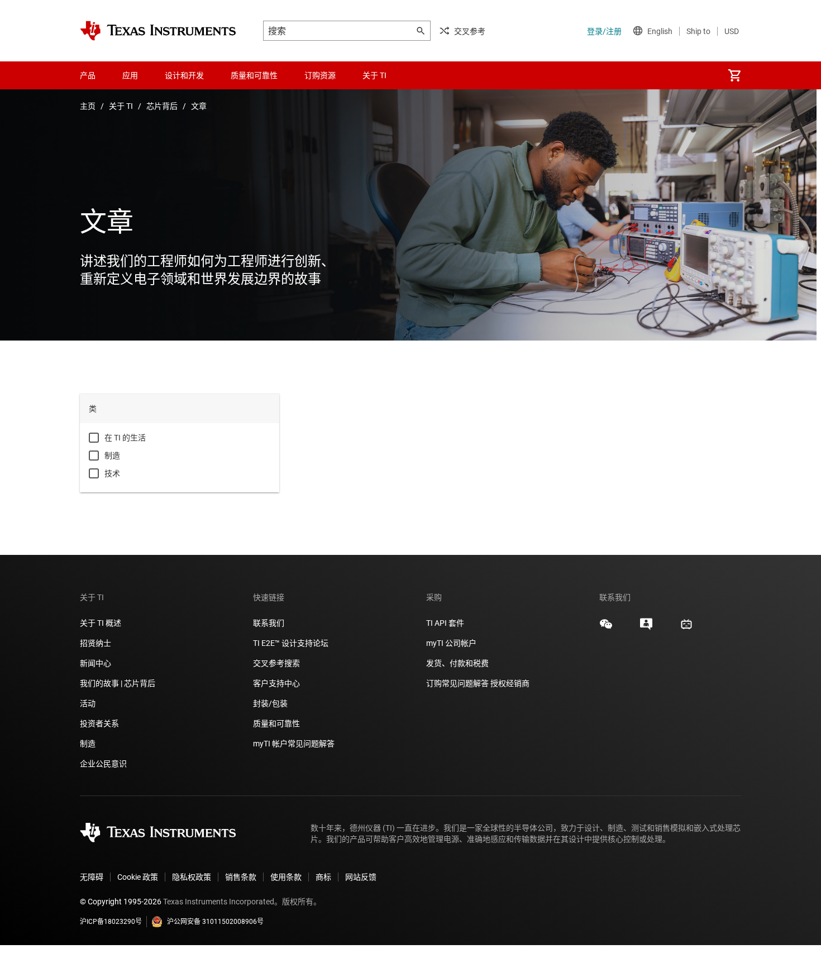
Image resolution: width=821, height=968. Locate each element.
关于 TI (121, 106)
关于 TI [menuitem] (374, 75)
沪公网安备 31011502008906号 (215, 922)
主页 (88, 106)
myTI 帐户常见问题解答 (294, 743)
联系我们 (268, 623)
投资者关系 (99, 723)
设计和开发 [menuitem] (184, 75)
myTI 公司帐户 (451, 643)
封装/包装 (270, 703)
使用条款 (286, 877)
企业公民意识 (103, 763)
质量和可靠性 (277, 723)
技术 (112, 473)
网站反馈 (360, 877)
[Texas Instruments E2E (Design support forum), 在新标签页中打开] (646, 628)
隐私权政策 (191, 877)
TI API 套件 (445, 623)
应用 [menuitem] (130, 75)
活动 (88, 703)
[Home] (158, 31)
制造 (112, 455)
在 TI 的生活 (125, 437)
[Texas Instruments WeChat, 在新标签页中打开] (606, 628)
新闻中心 (95, 663)
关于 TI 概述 (100, 623)
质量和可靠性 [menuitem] (254, 75)
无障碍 (91, 877)
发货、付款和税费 (457, 663)
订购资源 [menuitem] (320, 75)
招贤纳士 (95, 643)
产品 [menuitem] (88, 75)
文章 (199, 106)
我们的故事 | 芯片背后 (117, 683)
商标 (323, 877)
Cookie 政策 (137, 877)
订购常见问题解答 (457, 683)
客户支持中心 (276, 683)
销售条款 (240, 877)
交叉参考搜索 (276, 663)
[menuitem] (734, 75)
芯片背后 (162, 106)
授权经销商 (509, 683)
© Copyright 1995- (120, 901)
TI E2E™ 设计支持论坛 (290, 643)
